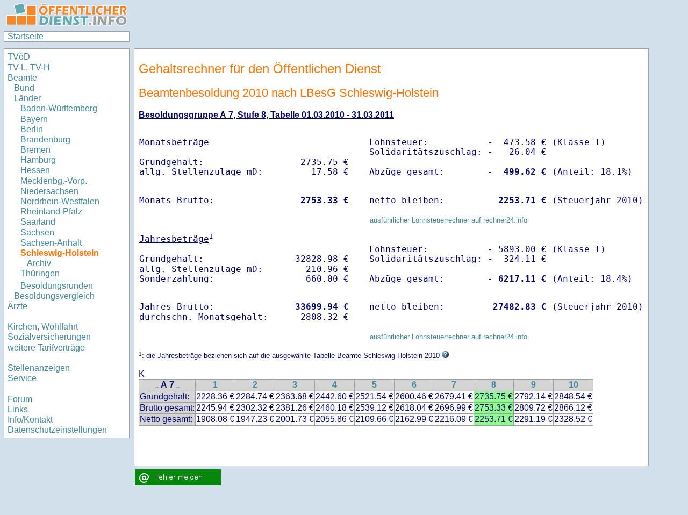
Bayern (34, 119)
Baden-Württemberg (58, 108)
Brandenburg (45, 139)
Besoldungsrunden (56, 285)
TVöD (19, 56)
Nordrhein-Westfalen (59, 201)
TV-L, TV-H (29, 67)
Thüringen (40, 273)
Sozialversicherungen (49, 336)
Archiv (39, 263)
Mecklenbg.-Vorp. (53, 180)
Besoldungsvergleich (54, 296)
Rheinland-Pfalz (51, 211)
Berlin (31, 129)
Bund (24, 87)
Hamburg (38, 159)
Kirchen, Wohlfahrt (43, 326)
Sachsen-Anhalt (51, 242)
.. (157, 386)
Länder (27, 98)
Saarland (37, 221)
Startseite (26, 36)
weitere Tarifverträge (46, 347)
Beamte (22, 77)
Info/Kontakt (30, 419)
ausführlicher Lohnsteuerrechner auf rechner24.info (448, 220)
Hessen (35, 170)
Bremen (35, 149)
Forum (20, 399)
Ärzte (17, 306)
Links (18, 409)
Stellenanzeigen (39, 368)
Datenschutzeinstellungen (57, 429)
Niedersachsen (49, 191)
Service (22, 378)
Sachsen (37, 232)
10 (573, 384)
